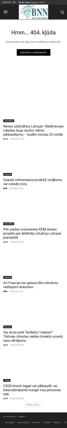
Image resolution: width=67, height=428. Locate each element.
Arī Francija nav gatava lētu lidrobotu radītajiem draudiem (30, 285)
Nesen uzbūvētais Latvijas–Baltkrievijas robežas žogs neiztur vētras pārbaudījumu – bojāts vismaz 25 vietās (33, 130)
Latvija (6, 380)
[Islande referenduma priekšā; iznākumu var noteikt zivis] (33, 160)
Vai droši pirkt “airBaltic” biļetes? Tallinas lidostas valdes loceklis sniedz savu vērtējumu (33, 336)
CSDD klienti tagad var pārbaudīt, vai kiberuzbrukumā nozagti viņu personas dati (32, 390)
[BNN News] (33, 11)
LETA (5, 139)
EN (14, 2)
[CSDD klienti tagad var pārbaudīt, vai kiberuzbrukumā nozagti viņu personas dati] (33, 366)
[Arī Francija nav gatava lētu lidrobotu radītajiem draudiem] (33, 263)
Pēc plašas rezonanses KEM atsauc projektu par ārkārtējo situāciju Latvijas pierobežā (32, 233)
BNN (5, 188)
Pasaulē (7, 174)
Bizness (7, 327)
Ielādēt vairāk (32, 404)
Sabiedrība (8, 121)
